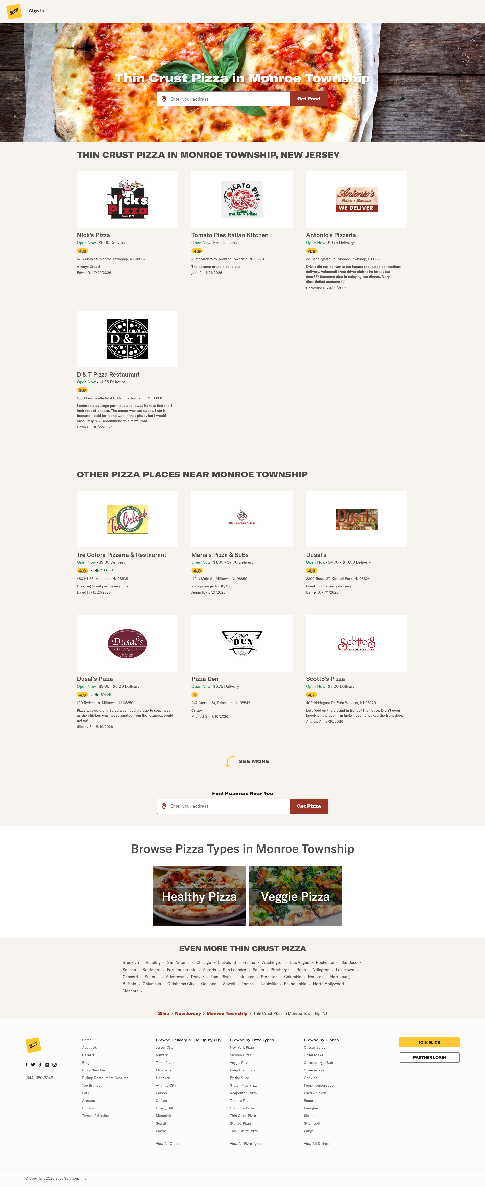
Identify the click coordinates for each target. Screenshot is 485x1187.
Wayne (161, 1131)
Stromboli (312, 1123)
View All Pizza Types (246, 1143)
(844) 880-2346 (39, 1077)
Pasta (308, 1100)
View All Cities (167, 1143)
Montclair (163, 1115)
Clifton (161, 1100)
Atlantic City (166, 1085)
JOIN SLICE (429, 1042)
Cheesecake (313, 1055)
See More (254, 761)
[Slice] (13, 11)
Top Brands (91, 1085)
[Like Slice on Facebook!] (26, 1065)
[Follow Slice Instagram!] (54, 1065)
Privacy (88, 1108)
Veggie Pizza (240, 1062)
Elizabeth (163, 1070)
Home (86, 1040)
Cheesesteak (314, 1070)
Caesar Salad (315, 1047)
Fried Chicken (315, 1093)
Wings (309, 1131)
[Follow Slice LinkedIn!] (47, 1065)
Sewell (161, 1123)
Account (88, 1100)
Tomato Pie (239, 1100)
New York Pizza (242, 1047)
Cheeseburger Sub (318, 1062)
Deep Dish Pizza (243, 1070)
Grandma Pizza (242, 1108)
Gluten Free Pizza (244, 1085)
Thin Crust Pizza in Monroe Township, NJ (290, 1013)
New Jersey (188, 1013)
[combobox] (230, 99)
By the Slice (239, 1077)
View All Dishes (316, 1143)
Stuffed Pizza (240, 1123)
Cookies (310, 1077)
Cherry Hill (164, 1108)
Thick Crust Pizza (244, 1131)
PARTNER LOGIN (429, 1057)
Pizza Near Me (93, 1070)
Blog (85, 1062)
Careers (88, 1055)
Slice (163, 1013)
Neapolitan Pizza (243, 1093)
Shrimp (310, 1115)
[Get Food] (309, 98)
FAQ (85, 1093)
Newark (162, 1055)
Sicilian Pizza (240, 1055)
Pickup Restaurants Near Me (105, 1077)
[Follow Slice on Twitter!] (33, 1065)
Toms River (165, 1062)
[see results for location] (164, 99)
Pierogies (311, 1108)
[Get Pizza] (309, 806)
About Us (89, 1047)
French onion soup (319, 1085)
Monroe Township (227, 1013)
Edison (161, 1093)
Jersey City (164, 1047)
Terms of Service (95, 1115)
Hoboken (163, 1077)
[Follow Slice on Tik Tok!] (40, 1065)
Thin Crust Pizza (243, 1115)
